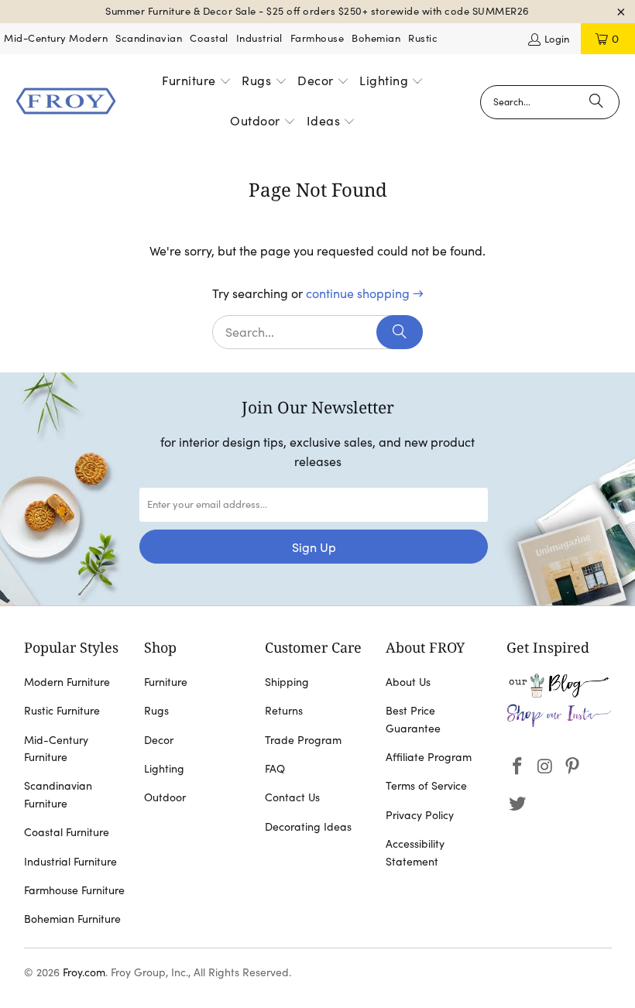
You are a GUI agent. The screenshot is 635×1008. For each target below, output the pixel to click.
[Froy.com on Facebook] (518, 767)
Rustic (423, 38)
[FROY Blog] (559, 694)
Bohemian (376, 38)
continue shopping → (365, 293)
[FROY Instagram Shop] (559, 724)
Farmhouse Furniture (74, 890)
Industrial (259, 38)
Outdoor (165, 797)
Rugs (156, 711)
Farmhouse (317, 38)
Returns (284, 711)
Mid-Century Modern (56, 38)
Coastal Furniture (66, 832)
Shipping (287, 682)
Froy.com (84, 972)
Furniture (165, 682)
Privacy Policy (420, 815)
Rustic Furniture (62, 711)
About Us (408, 682)
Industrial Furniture (70, 862)
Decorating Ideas (308, 827)
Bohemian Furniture (72, 919)
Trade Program (303, 740)
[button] (197, 82)
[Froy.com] (65, 102)
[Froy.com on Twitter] (518, 804)
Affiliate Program (429, 757)
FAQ (275, 769)
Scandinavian (148, 38)
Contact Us (292, 797)
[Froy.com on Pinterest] (573, 767)
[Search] (596, 102)
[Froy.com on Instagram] (545, 767)
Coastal (209, 38)
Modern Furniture (67, 682)
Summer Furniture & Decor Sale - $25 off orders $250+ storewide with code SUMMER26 (317, 11)
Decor (158, 740)
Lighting (164, 769)
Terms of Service (426, 786)
